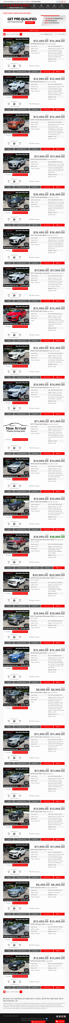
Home (4, 1015)
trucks (49, 1003)
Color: (32, 46)
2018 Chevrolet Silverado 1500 (46, 579)
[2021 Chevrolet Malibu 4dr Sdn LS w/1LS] (16, 505)
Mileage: (50, 59)
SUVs (52, 1003)
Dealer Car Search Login (25, 1018)
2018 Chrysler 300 (41, 924)
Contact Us (11, 1015)
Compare (8, 59)
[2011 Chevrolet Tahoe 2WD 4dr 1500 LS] (16, 696)
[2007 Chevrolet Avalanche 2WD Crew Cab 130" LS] (16, 123)
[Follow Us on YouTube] (62, 2)
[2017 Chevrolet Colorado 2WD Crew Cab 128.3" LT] (16, 277)
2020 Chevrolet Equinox (45, 351)
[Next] (21, 34)
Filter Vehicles (35, 30)
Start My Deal (47, 71)
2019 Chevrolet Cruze (42, 311)
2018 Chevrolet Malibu (44, 464)
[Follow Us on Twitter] (60, 2)
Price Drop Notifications (20, 59)
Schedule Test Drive (21, 71)
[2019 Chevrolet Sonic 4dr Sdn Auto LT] (16, 656)
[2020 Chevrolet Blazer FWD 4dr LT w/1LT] (16, 201)
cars (46, 1003)
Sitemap (36, 1018)
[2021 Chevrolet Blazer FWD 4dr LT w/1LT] (16, 239)
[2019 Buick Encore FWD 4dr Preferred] (16, 47)
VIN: (49, 46)
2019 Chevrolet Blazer (43, 159)
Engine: (50, 48)
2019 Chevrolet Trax (41, 774)
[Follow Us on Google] (65, 2)
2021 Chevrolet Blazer (44, 235)
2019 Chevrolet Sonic (43, 653)
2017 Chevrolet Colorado (47, 273)
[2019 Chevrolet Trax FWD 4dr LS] (16, 777)
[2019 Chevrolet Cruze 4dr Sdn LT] (16, 314)
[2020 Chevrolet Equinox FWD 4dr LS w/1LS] (16, 354)
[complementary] (65, 1019)
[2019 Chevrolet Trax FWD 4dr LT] (16, 815)
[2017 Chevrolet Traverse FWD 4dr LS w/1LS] (16, 740)
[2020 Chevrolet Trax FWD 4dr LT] (16, 853)
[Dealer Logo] (16, 6)
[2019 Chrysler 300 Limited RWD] (16, 964)
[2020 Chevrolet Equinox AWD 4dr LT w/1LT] (16, 391)
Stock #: (50, 61)
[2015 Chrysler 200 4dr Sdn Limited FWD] (16, 891)
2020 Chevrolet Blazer (44, 197)
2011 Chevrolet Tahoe (43, 692)
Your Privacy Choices (42, 1018)
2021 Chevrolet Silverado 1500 (47, 617)
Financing (47, 567)
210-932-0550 (36, 1)
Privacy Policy (15, 1015)
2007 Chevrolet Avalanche (47, 120)
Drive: (32, 50)
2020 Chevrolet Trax (42, 850)
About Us (7, 1015)
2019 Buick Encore (43, 44)
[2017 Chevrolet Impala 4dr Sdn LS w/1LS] (16, 427)
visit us (5, 1008)
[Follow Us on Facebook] (57, 2)
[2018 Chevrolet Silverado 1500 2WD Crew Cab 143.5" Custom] (16, 581)
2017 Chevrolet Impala (44, 424)
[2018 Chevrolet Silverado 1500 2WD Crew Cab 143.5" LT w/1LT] (16, 543)
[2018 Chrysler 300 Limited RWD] (16, 928)
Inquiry (9, 71)
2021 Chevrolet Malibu (44, 502)
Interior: (33, 48)
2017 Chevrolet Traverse (45, 737)
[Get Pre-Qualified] (34, 20)
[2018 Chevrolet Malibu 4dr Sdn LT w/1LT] (16, 467)
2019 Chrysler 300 (41, 961)
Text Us (59, 71)
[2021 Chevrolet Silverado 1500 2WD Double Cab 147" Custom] (16, 620)
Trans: (32, 53)
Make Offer (34, 71)
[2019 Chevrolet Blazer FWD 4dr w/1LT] (16, 163)
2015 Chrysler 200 (43, 888)
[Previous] (4, 34)
